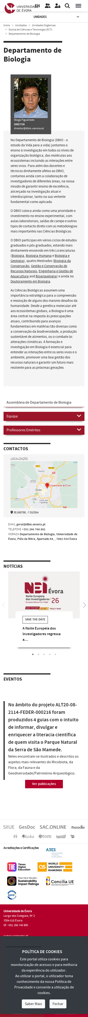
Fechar (58, 1004)
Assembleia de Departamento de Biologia (39, 402)
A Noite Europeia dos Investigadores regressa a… (42, 634)
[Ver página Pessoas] (48, 6)
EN (37, 6)
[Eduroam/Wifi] (61, 836)
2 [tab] (38, 654)
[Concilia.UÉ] (60, 881)
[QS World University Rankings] (55, 867)
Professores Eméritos (23, 430)
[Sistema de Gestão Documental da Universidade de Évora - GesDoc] (27, 827)
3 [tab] (44, 654)
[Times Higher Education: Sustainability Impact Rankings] (23, 881)
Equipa (12, 416)
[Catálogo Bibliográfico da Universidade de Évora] (28, 836)
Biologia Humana (39, 256)
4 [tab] (49, 654)
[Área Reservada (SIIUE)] (57, 6)
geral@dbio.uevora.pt (31, 524)
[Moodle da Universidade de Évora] (77, 827)
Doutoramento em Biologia (30, 281)
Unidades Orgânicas (44, 25)
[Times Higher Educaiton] (19, 867)
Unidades (40, 17)
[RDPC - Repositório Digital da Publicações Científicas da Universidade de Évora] (15, 836)
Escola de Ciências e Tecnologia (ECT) (30, 29)
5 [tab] (55, 654)
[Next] (84, 604)
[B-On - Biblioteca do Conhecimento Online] (72, 836)
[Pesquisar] (67, 6)
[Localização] (44, 485)
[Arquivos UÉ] (45, 836)
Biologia (18, 256)
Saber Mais (33, 1004)
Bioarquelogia (46, 276)
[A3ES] (54, 853)
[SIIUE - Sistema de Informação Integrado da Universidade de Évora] (8, 827)
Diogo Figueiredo (24, 120)
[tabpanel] (44, 612)
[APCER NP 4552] (12, 895)
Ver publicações (44, 784)
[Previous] (3, 604)
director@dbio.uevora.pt (29, 128)
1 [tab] (33, 654)
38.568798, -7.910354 (26, 512)
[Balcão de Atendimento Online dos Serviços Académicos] (53, 827)
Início (7, 25)
